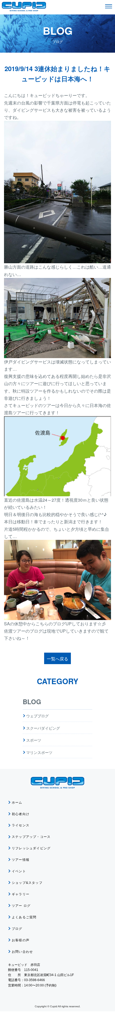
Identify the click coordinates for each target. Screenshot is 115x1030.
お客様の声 (20, 940)
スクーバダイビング (43, 728)
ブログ (17, 929)
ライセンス (20, 825)
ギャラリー (20, 894)
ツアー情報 (20, 860)
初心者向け (20, 814)
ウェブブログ (37, 715)
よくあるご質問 (24, 917)
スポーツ (33, 740)
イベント (19, 871)
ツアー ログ (21, 906)
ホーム (17, 802)
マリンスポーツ (39, 752)
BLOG (32, 701)
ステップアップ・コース (31, 837)
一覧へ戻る (57, 659)
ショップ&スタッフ (27, 883)
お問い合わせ (22, 952)
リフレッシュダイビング (31, 848)
